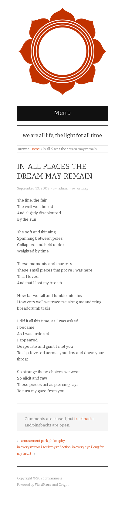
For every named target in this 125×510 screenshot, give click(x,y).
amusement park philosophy (43, 441)
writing (82, 188)
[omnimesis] (62, 50)
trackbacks (84, 418)
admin (63, 188)
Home (35, 149)
